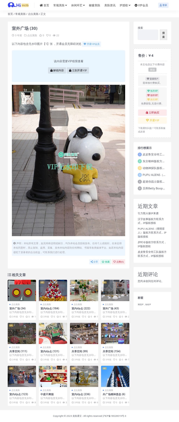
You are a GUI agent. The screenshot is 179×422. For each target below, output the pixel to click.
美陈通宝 (77, 415)
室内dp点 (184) (50, 308)
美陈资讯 (110, 5)
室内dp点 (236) (81, 394)
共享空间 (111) (18, 351)
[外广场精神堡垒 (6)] (115, 376)
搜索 (140, 27)
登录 (164, 5)
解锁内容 (58, 70)
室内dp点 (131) (50, 351)
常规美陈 (59, 5)
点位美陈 (33, 14)
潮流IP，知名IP (144, 304)
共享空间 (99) (80, 351)
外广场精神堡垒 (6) (114, 394)
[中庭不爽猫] (53, 376)
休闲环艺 (76, 5)
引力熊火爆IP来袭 (148, 213)
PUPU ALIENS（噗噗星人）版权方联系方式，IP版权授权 (152, 232)
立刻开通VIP (79, 70)
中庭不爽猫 (47, 394)
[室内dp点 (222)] (84, 290)
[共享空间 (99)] (84, 333)
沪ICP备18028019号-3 (114, 415)
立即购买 (154, 112)
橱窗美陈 (94, 5)
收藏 (107, 261)
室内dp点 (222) (81, 308)
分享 (95, 261)
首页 (46, 5)
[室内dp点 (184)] (53, 290)
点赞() (120, 261)
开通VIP (154, 120)
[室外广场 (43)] (115, 290)
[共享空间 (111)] (22, 333)
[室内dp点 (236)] (84, 376)
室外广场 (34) (17, 308)
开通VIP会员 (93, 44)
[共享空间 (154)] (115, 333)
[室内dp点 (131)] (53, 333)
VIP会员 (143, 5)
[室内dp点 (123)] (22, 376)
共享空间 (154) (111, 351)
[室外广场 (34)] (22, 290)
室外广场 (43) (111, 308)
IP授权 (124, 5)
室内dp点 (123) (18, 394)
